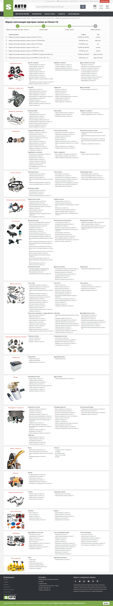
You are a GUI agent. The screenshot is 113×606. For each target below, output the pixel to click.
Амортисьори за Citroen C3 (36, 89)
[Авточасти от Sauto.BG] (8, 8)
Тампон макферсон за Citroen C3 (37, 94)
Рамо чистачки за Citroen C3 (88, 536)
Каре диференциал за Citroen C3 (37, 166)
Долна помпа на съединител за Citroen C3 (66, 154)
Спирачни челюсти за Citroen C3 (63, 64)
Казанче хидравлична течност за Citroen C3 (92, 114)
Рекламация (7, 587)
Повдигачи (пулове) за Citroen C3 (37, 288)
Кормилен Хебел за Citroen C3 (37, 118)
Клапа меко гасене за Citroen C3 (37, 318)
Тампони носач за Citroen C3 (62, 94)
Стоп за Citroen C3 (34, 514)
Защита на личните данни (10, 594)
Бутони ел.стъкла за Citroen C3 (63, 241)
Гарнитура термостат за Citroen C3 (64, 332)
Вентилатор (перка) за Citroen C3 (63, 410)
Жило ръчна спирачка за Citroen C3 (90, 68)
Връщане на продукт (9, 589)
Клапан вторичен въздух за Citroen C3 (38, 123)
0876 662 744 (85, 1)
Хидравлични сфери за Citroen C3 (37, 101)
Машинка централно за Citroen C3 (64, 272)
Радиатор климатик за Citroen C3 (37, 442)
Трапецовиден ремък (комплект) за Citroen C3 (92, 179)
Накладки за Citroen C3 (35, 70)
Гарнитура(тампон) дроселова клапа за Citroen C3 (67, 316)
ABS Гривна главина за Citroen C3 (89, 78)
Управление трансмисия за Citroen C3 (65, 134)
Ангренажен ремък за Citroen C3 (37, 174)
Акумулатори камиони (34, 360)
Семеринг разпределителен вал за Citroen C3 (40, 309)
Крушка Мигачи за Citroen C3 (62, 519)
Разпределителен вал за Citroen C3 (38, 285)
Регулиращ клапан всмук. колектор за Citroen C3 (93, 226)
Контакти (105, 1)
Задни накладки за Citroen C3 (36, 73)
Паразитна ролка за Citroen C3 (37, 177)
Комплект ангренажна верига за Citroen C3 (40, 195)
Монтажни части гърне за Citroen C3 (64, 495)
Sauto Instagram (97, 581)
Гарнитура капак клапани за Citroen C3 (65, 321)
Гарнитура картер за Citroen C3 (63, 327)
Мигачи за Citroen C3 (34, 516)
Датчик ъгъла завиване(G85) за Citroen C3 (39, 222)
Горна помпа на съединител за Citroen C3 (65, 156)
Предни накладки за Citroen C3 (37, 71)
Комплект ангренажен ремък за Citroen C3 (39, 182)
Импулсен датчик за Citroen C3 (37, 264)
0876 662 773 (75, 1)
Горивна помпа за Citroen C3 (62, 201)
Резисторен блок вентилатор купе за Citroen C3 (93, 412)
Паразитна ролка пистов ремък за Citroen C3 (66, 179)
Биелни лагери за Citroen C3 (62, 286)
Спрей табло (32, 561)
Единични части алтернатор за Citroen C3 (65, 343)
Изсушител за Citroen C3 (35, 412)
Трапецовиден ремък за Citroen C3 (90, 174)
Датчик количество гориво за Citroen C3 (39, 258)
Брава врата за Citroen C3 (61, 277)
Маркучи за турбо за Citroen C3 (37, 325)
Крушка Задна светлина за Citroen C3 (64, 516)
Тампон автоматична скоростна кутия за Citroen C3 (93, 136)
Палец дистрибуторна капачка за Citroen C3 (40, 206)
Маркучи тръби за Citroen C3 (36, 322)
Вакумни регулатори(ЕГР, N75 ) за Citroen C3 (92, 222)
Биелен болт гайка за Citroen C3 (63, 290)
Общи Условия (58, 603)
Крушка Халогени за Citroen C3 (63, 514)
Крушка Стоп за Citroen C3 (62, 518)
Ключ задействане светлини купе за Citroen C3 (67, 239)
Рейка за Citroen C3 (34, 112)
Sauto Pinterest (93, 581)
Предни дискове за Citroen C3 (36, 66)
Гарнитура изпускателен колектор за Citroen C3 (67, 325)
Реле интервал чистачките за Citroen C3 (65, 236)
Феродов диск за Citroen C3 (36, 134)
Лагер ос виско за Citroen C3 (62, 418)
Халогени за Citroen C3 (35, 518)
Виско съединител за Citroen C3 (63, 409)
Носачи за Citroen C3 (60, 93)
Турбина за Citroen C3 (34, 317)
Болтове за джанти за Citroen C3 (89, 89)
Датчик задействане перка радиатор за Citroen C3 (41, 260)
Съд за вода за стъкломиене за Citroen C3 (92, 545)
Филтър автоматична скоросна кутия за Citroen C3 (93, 141)
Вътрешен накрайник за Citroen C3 (38, 125)
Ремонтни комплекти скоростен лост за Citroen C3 (67, 144)
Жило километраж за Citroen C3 (63, 554)
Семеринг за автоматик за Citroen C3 (90, 143)
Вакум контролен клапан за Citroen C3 (38, 329)
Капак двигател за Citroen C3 (36, 536)
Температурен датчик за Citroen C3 (38, 226)
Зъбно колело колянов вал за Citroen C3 (65, 298)
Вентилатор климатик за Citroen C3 (38, 424)
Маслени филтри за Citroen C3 (37, 480)
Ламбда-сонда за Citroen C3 (36, 229)
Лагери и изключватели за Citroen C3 (38, 137)
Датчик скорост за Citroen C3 (36, 231)
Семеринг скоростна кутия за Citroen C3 (65, 148)
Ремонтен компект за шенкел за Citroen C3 (40, 103)
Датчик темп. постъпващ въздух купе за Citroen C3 (41, 249)
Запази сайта (51, 1)
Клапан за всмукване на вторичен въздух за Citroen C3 (92, 228)
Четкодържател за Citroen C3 (62, 345)
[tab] (56, 37)
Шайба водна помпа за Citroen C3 (63, 186)
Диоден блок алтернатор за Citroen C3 (65, 341)
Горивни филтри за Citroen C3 (36, 476)
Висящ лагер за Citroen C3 (36, 164)
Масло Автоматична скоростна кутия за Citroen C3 (41, 454)
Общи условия (7, 592)
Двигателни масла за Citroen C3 (37, 449)
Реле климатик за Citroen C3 (36, 272)
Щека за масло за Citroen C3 (88, 318)
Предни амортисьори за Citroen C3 (38, 91)
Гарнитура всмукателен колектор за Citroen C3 (67, 323)
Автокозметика (73, 14)
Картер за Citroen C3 (86, 285)
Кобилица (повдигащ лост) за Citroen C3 (39, 286)
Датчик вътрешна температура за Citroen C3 (40, 246)
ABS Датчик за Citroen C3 (87, 64)
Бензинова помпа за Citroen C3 (37, 391)
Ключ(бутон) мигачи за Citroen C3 (63, 234)
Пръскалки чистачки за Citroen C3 (89, 539)
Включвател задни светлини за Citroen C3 (65, 227)
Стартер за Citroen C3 (34, 338)
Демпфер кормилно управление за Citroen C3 (40, 121)
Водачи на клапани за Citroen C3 (37, 305)
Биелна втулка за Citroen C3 (62, 288)
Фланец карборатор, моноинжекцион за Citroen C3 (67, 205)
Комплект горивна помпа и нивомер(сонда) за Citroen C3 (66, 214)
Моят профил (94, 1)
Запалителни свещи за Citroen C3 (37, 201)
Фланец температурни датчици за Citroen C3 (66, 423)
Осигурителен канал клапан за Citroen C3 (39, 297)
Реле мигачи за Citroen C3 (61, 226)
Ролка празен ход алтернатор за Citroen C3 (66, 184)
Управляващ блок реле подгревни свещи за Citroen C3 (40, 214)
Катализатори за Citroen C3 (36, 499)
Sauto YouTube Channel (88, 581)
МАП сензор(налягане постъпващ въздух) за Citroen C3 (40, 244)
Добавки (57, 456)
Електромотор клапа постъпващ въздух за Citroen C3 (40, 420)
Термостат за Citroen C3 (61, 421)
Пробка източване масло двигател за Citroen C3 (93, 322)
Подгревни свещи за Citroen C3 (37, 203)
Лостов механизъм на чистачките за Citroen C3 (93, 543)
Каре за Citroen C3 (34, 168)
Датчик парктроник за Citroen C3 (37, 263)
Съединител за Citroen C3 (35, 150)
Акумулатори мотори (34, 358)
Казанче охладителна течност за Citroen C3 (66, 416)
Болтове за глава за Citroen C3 (37, 304)
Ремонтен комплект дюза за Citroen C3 (65, 211)
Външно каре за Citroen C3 (36, 156)
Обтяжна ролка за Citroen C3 (36, 175)
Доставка (6, 584)
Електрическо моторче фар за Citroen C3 (65, 270)
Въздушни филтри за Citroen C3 (37, 474)
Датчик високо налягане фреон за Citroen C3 (40, 416)
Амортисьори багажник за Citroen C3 (64, 536)
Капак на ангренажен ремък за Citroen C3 (39, 184)
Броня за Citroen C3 (34, 538)
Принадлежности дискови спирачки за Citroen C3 (41, 82)
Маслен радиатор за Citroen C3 (37, 444)
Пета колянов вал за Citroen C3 (63, 293)
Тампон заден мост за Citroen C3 (63, 101)
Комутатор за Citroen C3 (35, 211)
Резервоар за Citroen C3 (35, 548)
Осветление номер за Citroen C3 (37, 519)
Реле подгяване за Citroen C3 (62, 232)
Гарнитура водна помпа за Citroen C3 (64, 378)
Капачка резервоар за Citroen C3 (63, 548)
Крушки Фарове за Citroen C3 (62, 512)
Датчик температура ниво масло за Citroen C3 (40, 241)
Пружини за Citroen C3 (35, 100)
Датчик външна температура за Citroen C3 (40, 234)
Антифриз (57, 451)
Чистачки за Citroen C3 (87, 534)
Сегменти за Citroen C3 (61, 304)
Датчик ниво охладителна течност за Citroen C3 (41, 251)
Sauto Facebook (75, 581)
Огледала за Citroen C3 (61, 538)
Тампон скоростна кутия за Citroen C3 (90, 154)
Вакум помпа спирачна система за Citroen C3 (40, 385)
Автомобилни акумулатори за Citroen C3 (91, 268)
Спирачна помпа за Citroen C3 (89, 73)
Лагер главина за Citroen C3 (62, 100)
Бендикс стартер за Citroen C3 (37, 341)
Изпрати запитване (64, 1)
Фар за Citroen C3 (33, 512)
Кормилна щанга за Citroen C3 (36, 116)
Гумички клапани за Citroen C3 (36, 307)
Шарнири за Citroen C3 (61, 91)
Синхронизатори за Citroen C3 (63, 136)
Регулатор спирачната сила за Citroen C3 (91, 77)
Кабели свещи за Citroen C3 (36, 210)
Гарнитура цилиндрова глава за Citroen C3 (66, 320)
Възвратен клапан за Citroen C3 (37, 429)
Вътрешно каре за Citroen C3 (36, 157)
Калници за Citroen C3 (34, 534)
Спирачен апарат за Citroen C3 (37, 75)
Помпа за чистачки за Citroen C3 (89, 541)
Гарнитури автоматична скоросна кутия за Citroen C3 (92, 133)
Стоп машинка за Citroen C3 (62, 222)
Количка (107, 8)
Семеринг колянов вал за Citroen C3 (64, 305)
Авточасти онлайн (22, 14)
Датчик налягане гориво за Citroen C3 (38, 253)
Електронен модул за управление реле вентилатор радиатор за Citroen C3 (39, 269)
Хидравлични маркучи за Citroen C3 (90, 112)
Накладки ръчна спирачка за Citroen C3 (91, 66)
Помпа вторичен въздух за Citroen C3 (64, 112)
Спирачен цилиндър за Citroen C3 (90, 70)
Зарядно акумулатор (60, 358)
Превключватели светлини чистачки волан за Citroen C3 (66, 230)
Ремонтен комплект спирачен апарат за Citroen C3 (41, 79)
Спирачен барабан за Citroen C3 (63, 66)
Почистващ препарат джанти (36, 564)
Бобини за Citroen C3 (34, 208)
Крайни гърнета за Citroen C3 (36, 497)
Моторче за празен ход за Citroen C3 (64, 279)
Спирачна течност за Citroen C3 (63, 449)
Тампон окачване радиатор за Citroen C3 (65, 426)
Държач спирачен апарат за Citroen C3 (39, 83)
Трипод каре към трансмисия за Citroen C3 (40, 154)
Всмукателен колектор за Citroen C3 (38, 300)
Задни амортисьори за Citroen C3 (37, 93)
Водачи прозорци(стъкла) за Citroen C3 (65, 546)
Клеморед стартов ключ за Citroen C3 (64, 224)
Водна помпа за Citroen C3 (36, 378)
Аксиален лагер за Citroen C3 (36, 145)
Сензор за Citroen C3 (60, 139)
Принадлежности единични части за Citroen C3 (67, 70)
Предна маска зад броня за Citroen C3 (39, 546)
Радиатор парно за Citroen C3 (36, 438)
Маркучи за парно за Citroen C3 (89, 414)
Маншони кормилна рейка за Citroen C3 (39, 119)
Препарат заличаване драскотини (38, 566)
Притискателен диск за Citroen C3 (37, 136)
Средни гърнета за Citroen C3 (36, 495)
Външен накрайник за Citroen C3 (37, 127)
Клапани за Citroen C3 (34, 311)
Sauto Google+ (84, 581)
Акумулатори (36, 14)
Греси (30, 458)
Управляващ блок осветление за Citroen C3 (40, 273)
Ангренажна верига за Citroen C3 (37, 190)
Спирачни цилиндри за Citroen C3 (63, 68)
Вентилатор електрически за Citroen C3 (65, 412)
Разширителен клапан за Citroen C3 (38, 414)
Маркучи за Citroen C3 (60, 419)
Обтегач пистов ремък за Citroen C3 (64, 181)
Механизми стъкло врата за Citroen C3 (65, 543)
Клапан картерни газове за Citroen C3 (90, 325)
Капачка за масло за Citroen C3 (63, 550)
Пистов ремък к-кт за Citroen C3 (63, 175)
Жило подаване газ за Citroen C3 (37, 320)
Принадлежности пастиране (62, 559)
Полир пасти (32, 559)
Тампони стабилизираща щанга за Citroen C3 (66, 96)
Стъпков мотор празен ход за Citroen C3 (65, 274)
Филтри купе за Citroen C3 (35, 478)
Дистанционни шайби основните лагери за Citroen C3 (66, 296)
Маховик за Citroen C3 (34, 139)
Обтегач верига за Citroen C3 (36, 193)
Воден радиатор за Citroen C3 (36, 437)
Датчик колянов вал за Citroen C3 (37, 233)
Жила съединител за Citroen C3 (37, 141)
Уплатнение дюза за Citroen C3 (63, 329)
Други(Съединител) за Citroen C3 (37, 143)
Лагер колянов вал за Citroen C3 (63, 292)
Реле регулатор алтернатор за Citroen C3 (65, 339)
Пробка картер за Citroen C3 (88, 288)
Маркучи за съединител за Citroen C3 (38, 148)
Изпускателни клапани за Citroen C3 (38, 295)
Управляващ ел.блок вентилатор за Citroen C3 (93, 409)
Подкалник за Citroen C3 (61, 534)
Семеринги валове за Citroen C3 (63, 318)
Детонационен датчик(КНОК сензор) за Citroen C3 (41, 239)
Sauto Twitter (80, 581)
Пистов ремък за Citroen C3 (62, 174)
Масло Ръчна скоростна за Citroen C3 (38, 451)
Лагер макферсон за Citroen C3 (37, 98)
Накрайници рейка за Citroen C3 (37, 114)
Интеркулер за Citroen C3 (35, 440)
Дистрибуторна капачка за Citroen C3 (38, 204)
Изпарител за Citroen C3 (35, 410)
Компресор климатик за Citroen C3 (38, 409)
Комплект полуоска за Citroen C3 (37, 161)
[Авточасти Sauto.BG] (15, 598)
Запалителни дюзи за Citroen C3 (63, 203)
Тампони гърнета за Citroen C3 (63, 493)
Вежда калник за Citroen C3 (36, 545)
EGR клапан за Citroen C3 (61, 208)
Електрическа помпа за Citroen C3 (63, 116)
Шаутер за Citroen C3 (34, 339)
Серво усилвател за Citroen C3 (89, 75)
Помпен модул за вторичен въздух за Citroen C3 (41, 331)
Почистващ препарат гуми (35, 563)
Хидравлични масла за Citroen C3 (37, 456)
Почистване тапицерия (35, 568)
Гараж (94, 8)
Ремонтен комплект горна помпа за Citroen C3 (66, 157)
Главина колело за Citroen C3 (62, 98)
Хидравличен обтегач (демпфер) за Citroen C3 (67, 182)
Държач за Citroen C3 (60, 137)
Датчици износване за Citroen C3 (37, 77)
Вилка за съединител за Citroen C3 (38, 146)
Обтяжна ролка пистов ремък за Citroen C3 (66, 177)
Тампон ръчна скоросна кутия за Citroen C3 (66, 141)
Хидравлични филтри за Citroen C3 (38, 481)
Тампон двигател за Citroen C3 (89, 315)
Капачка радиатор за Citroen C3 (63, 425)
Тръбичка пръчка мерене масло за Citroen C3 (92, 320)
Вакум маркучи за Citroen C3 (88, 80)
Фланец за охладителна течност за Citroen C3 (67, 428)
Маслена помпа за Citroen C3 (36, 384)
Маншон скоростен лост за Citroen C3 (64, 146)
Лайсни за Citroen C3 (60, 539)
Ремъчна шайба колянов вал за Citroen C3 (66, 300)
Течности (61, 14)
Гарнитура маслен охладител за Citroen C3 (66, 330)
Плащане (6, 582)
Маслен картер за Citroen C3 (88, 317)
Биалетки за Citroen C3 (61, 89)
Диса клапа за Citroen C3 (35, 327)
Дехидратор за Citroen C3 (35, 431)
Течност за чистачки (60, 455)
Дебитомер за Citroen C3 (35, 227)
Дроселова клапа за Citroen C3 (37, 315)
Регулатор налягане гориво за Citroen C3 (65, 209)
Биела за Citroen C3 (60, 285)
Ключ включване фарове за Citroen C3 (64, 238)
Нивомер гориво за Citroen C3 (62, 275)
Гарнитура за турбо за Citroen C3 (37, 324)
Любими (101, 8)
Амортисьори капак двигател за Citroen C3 (66, 545)
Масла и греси (50, 14)
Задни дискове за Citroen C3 (36, 68)
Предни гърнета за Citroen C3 (36, 493)
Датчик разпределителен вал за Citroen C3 (40, 236)
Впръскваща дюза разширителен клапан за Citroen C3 (40, 427)
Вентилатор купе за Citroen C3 (89, 410)
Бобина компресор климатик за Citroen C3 (39, 433)
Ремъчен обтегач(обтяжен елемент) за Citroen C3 (41, 180)
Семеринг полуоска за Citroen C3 (37, 163)
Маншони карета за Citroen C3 (37, 159)
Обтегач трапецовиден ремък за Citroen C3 (92, 177)
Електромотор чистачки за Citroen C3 (90, 538)
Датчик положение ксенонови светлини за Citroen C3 (39, 255)
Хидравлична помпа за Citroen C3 (63, 114)
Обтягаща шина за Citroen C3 (36, 192)
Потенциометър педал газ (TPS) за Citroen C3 (66, 268)
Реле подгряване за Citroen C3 (37, 216)
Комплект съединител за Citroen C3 (38, 132)
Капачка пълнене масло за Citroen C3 (90, 324)
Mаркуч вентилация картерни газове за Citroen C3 (93, 328)
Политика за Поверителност (75, 603)
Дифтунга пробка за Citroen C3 (89, 290)
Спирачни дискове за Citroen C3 (37, 64)
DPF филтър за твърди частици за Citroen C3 (40, 483)
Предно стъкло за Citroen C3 (36, 539)
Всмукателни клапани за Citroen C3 (38, 293)
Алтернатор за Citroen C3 (61, 338)
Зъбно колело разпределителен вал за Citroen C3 (41, 291)
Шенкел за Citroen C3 (34, 105)
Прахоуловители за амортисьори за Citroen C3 (41, 96)
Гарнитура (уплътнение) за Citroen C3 (65, 132)
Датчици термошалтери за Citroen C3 (64, 414)
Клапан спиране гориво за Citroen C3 (90, 224)
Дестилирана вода (60, 453)
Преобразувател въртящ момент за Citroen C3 (93, 139)
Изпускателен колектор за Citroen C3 (38, 302)
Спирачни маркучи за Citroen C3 (89, 71)
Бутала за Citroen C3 (60, 302)
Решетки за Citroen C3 (60, 541)
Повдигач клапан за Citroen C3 (37, 298)
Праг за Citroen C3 (33, 541)
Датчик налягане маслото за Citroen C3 (39, 224)
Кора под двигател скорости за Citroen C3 (39, 543)
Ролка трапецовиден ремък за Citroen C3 (91, 175)
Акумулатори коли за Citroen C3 (37, 362)
